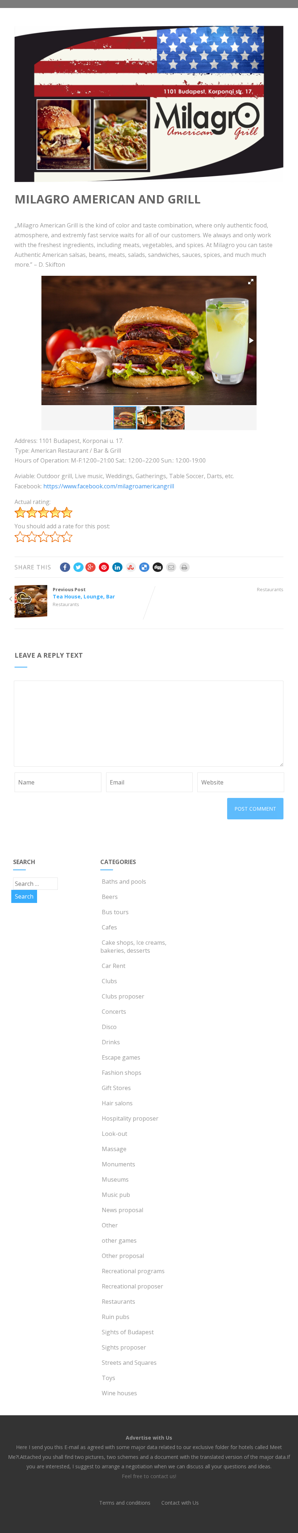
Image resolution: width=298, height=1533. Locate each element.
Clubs (109, 981)
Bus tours (115, 912)
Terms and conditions (124, 1502)
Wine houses (119, 1393)
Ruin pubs (115, 1317)
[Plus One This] (90, 567)
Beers (110, 897)
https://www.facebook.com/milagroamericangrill (108, 486)
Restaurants (66, 604)
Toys (108, 1378)
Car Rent (113, 966)
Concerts (114, 1012)
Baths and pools (124, 881)
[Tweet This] (78, 567)
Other (110, 1225)
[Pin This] (104, 567)
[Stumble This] (131, 567)
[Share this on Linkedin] (117, 567)
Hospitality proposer (130, 1118)
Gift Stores (116, 1088)
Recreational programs (133, 1271)
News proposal (122, 1210)
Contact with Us (180, 1502)
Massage (114, 1149)
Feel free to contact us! (149, 1476)
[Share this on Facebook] (65, 567)
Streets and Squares (129, 1363)
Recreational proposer (132, 1286)
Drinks (111, 1042)
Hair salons (117, 1103)
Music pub (116, 1195)
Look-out (114, 1134)
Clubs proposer (123, 996)
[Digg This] (158, 567)
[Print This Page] (185, 567)
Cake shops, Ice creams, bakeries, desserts (133, 947)
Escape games (121, 1057)
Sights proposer (124, 1347)
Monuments (118, 1164)
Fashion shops (121, 1073)
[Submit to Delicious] (144, 567)
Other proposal (123, 1256)
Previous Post (84, 593)
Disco (109, 1027)
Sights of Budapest (128, 1332)
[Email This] (171, 567)
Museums (115, 1179)
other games (119, 1240)
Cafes (109, 927)
